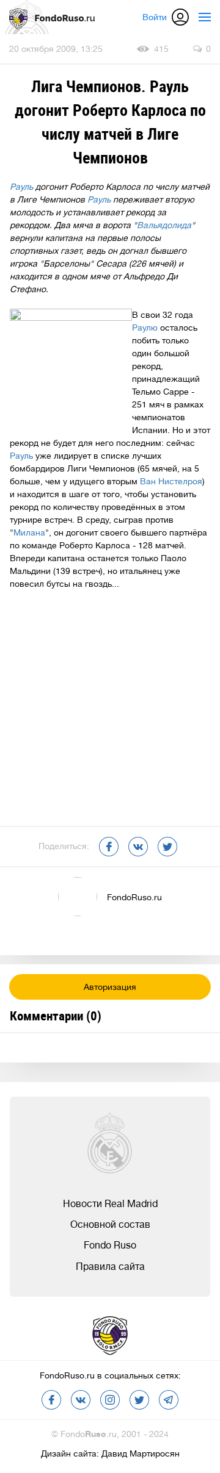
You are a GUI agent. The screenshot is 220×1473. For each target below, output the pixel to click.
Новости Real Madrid (110, 1204)
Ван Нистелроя (171, 481)
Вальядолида (164, 225)
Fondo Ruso (110, 1245)
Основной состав (110, 1224)
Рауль (21, 187)
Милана (29, 532)
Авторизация (110, 987)
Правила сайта (110, 1266)
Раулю (145, 327)
